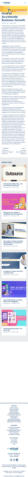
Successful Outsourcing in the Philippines (21, 151)
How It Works (14, 440)
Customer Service (14, 416)
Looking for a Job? (7, 471)
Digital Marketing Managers (14, 420)
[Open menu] (25, 3)
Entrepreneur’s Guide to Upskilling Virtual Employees (13, 213)
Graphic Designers (14, 412)
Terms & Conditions (17, 472)
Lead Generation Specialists (14, 414)
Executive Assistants (14, 409)
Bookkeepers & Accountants (14, 421)
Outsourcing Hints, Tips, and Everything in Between (13, 184)
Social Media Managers (14, 419)
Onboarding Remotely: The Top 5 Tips (12, 329)
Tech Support (14, 417)
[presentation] (14, 173)
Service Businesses (14, 433)
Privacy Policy (16, 471)
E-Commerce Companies (14, 427)
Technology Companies (14, 434)
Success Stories (14, 442)
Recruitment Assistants (14, 413)
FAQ (14, 444)
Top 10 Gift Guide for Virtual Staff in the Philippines (13, 300)
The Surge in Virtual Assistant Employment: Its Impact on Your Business (13, 242)
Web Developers (14, 410)
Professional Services (14, 431)
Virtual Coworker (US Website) (9, 465)
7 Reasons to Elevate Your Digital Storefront (7, 151)
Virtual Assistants (14, 407)
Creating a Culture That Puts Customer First (13, 272)
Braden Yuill (5, 23)
